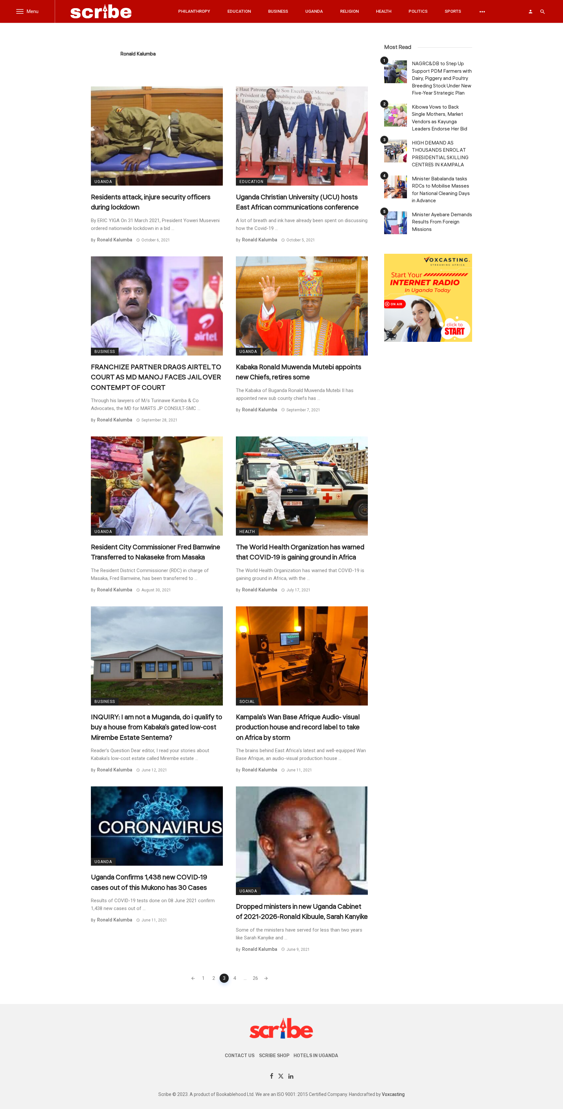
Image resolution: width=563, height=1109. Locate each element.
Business (278, 11)
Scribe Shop (274, 1055)
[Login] (530, 11)
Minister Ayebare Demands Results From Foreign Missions (442, 222)
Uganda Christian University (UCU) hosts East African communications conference (297, 202)
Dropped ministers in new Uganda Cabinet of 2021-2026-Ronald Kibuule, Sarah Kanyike (302, 912)
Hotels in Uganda (316, 1055)
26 (255, 978)
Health (383, 11)
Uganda (314, 11)
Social (247, 701)
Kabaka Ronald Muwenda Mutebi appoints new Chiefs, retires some (298, 372)
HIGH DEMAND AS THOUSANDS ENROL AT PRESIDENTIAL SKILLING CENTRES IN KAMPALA (440, 154)
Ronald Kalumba (138, 54)
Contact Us (239, 1055)
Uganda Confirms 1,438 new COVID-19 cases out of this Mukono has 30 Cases (149, 882)
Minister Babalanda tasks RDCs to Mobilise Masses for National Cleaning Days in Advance (441, 190)
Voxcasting (393, 1094)
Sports (453, 11)
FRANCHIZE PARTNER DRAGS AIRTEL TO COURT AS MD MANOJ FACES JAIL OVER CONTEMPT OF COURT (156, 377)
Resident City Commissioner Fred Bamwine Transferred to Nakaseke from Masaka (155, 552)
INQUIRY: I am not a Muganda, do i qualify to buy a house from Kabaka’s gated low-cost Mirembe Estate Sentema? (156, 727)
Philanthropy (194, 11)
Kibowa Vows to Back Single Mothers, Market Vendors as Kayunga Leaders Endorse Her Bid (439, 118)
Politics (418, 11)
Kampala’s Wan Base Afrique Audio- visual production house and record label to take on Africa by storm (298, 727)
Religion (349, 11)
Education (239, 11)
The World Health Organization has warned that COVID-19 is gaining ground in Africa (300, 552)
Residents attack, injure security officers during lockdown (150, 202)
